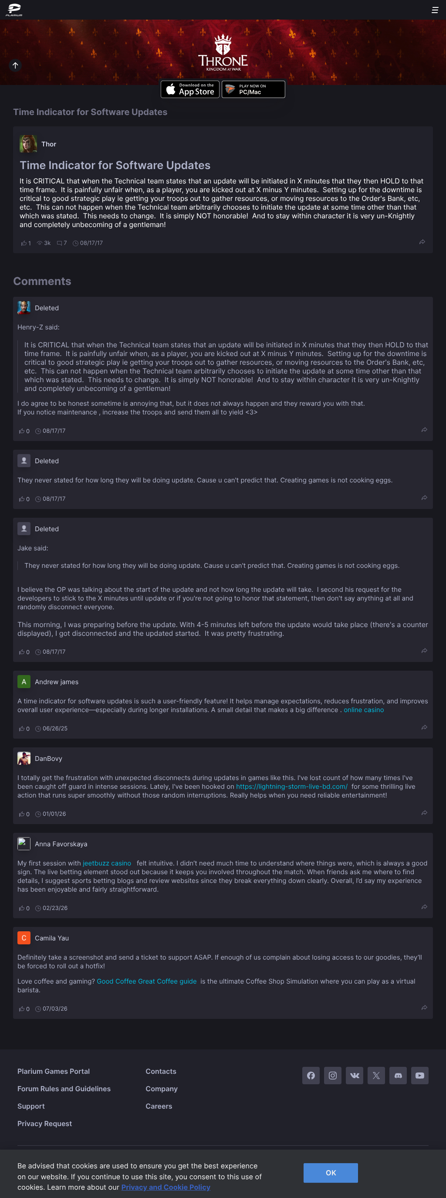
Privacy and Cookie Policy (166, 1187)
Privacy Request (44, 1123)
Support (31, 1106)
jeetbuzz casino (107, 863)
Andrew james (56, 682)
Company (161, 1088)
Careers (158, 1106)
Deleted (47, 308)
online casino (364, 710)
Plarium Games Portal (53, 1071)
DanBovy (48, 758)
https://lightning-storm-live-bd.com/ (292, 786)
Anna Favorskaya (61, 844)
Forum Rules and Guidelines (64, 1088)
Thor (48, 144)
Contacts (160, 1071)
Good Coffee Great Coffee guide (146, 981)
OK (331, 1172)
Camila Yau (52, 938)
